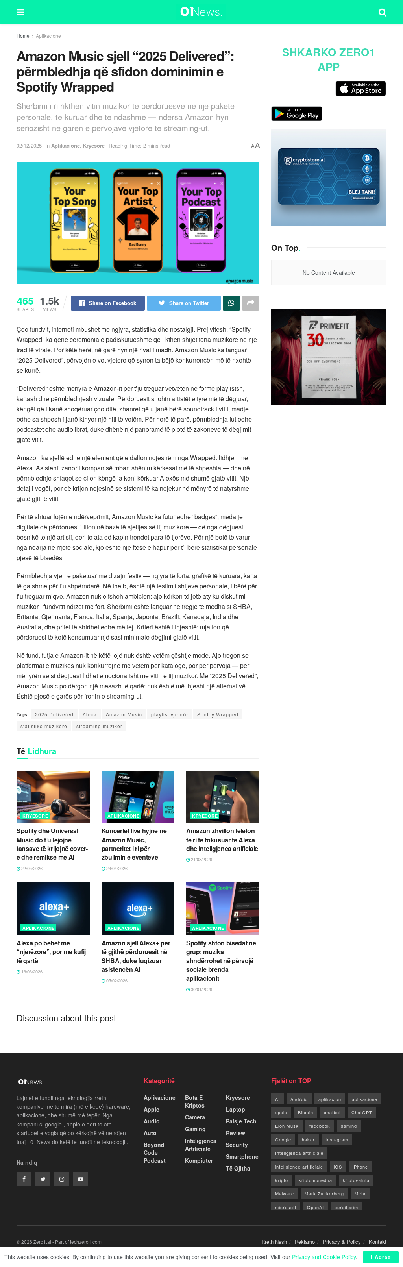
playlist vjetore (169, 714)
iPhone (360, 1166)
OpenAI (315, 1207)
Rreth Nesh (274, 1241)
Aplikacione (48, 35)
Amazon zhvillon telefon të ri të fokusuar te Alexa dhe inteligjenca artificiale (222, 839)
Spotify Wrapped (217, 714)
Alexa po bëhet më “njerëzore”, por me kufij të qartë (51, 951)
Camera (195, 1117)
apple (281, 1112)
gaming (349, 1126)
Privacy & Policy (342, 1241)
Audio (152, 1121)
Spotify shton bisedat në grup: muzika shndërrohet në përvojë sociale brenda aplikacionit (221, 960)
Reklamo (305, 1241)
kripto (281, 1180)
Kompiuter (199, 1160)
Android (299, 1099)
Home (23, 35)
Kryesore (94, 145)
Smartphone (242, 1156)
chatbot (332, 1112)
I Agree (381, 1257)
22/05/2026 (31, 868)
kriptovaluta (356, 1180)
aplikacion (329, 1099)
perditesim (346, 1207)
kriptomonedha (315, 1180)
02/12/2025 (29, 145)
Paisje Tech (241, 1121)
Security (237, 1145)
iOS (338, 1166)
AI (277, 1099)
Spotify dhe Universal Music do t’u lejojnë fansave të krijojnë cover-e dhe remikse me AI (52, 844)
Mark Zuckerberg (324, 1193)
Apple (151, 1109)
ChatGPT (361, 1112)
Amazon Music (124, 714)
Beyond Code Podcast (155, 1152)
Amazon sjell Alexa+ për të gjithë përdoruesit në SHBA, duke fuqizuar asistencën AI (136, 956)
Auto (150, 1133)
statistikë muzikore (43, 726)
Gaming (195, 1129)
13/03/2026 (31, 971)
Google (283, 1139)
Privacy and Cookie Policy (324, 1257)
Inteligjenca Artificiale (200, 1144)
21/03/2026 (201, 859)
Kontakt (377, 1241)
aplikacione (364, 1099)
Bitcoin (305, 1112)
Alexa (90, 714)
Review (235, 1133)
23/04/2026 (116, 868)
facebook (319, 1126)
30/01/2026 (201, 989)
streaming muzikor (99, 726)
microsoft (285, 1207)
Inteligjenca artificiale (299, 1153)
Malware (284, 1193)
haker (308, 1139)
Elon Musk (287, 1126)
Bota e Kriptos (195, 1101)
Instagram (336, 1139)
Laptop (235, 1109)
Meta (360, 1193)
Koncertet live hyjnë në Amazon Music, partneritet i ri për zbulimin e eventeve (134, 844)
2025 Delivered (54, 714)
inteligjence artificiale (299, 1166)
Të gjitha (238, 1168)
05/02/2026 (116, 980)
